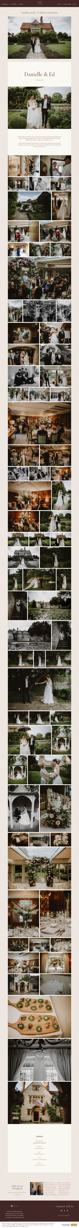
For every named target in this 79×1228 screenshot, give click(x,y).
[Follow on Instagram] (61, 1210)
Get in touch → (64, 1215)
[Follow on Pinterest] (67, 1210)
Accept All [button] (74, 1225)
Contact (20, 4)
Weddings (4, 4)
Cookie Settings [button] (65, 1225)
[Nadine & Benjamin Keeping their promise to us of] (36, 1188)
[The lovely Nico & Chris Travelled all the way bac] (50, 1188)
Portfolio (14, 4)
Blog (74, 4)
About (59, 4)
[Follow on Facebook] (64, 1210)
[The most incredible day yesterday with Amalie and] (64, 1188)
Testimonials (67, 4)
